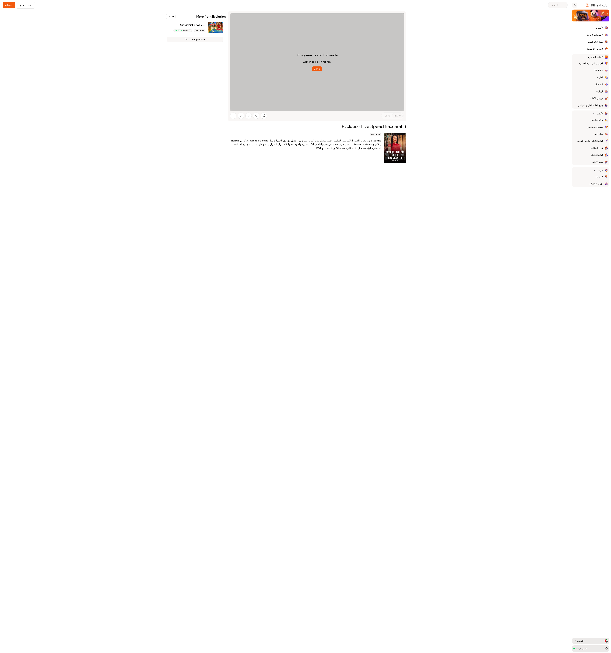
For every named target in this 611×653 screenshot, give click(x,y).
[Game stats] (256, 116)
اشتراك (8, 5)
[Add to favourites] (248, 116)
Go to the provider (195, 39)
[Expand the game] (241, 116)
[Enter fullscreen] (233, 116)
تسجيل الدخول (25, 5)
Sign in (317, 68)
